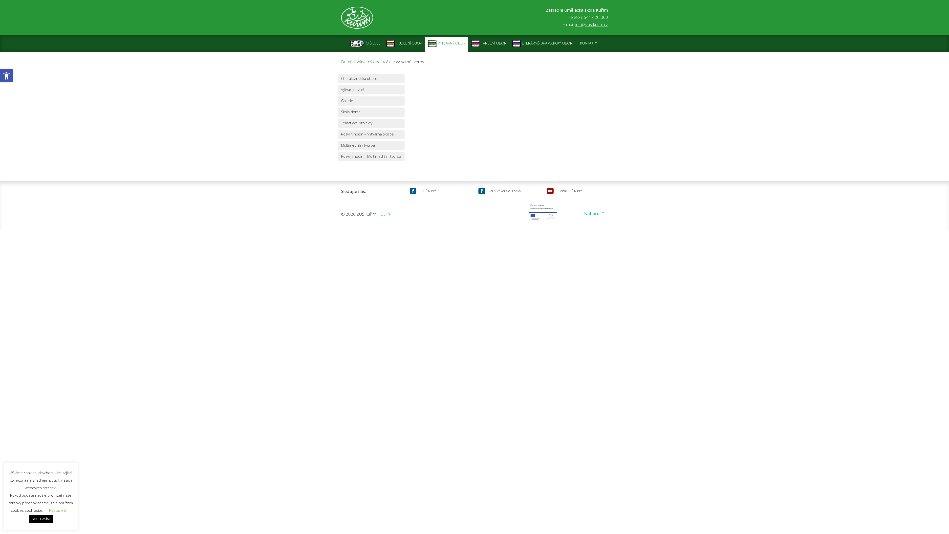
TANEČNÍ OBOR (493, 43)
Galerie (347, 101)
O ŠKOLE (372, 43)
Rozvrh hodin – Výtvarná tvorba (367, 134)
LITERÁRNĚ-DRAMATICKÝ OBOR (546, 43)
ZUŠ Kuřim (428, 191)
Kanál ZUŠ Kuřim (570, 191)
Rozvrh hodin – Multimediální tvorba (371, 157)
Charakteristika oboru (359, 79)
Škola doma (350, 112)
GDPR (385, 214)
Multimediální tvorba (358, 145)
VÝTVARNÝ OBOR (451, 43)
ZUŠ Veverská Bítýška (505, 191)
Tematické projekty (356, 123)
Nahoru (592, 213)
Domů (347, 62)
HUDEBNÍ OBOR (408, 43)
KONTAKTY (588, 43)
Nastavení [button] (57, 510)
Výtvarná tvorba (354, 90)
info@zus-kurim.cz (591, 24)
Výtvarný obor (369, 62)
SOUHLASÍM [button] (41, 519)
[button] (6, 75)
